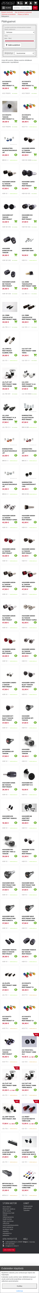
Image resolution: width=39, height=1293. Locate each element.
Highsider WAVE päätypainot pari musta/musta (8, 918)
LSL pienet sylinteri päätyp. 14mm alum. (28, 1119)
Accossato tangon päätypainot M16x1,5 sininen (8, 1053)
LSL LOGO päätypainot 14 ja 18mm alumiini (29, 384)
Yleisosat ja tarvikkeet (8, 14)
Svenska (32, 1242)
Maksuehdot (27, 1208)
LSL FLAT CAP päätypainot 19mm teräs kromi (9, 384)
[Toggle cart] (35, 3)
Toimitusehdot (28, 1206)
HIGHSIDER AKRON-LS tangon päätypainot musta (28, 151)
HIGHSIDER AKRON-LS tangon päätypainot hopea (9, 518)
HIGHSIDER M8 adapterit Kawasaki (27, 818)
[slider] (4, 41)
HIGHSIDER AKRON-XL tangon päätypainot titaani (9, 619)
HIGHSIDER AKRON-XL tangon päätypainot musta (9, 185)
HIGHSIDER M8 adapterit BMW (27, 249)
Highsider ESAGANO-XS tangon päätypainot (27, 752)
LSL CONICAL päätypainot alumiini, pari (7, 351)
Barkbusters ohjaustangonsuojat (9, 150)
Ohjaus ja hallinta (23, 14)
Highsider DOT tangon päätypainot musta (7, 218)
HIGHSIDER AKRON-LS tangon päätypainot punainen (9, 552)
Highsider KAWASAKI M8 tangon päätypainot (7, 251)
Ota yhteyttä (9, 1250)
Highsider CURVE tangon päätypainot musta (28, 185)
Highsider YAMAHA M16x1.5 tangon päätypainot (9, 952)
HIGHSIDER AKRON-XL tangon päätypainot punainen (28, 585)
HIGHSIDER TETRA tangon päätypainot (28, 851)
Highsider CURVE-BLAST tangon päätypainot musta (28, 686)
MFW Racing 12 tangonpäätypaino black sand (9, 1185)
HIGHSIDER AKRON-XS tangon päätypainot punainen (9, 652)
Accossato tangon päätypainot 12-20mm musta (8, 118)
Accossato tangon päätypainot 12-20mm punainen (8, 1020)
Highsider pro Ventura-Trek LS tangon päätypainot (8, 853)
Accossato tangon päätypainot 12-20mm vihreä (28, 1020)
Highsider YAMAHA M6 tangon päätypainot (29, 952)
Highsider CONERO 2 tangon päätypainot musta (9, 686)
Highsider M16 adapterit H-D (27, 784)
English (25, 1242)
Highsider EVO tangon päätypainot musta (27, 218)
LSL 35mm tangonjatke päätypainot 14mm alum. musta (9, 318)
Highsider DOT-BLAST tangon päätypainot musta (8, 719)
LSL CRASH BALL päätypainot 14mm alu (29, 1052)
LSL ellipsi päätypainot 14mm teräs (9, 985)
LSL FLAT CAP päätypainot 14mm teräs (29, 351)
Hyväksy (19, 1286)
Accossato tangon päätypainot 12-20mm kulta (28, 84)
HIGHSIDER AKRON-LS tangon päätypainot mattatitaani (28, 519)
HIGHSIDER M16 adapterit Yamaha (9, 817)
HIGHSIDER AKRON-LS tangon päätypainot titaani (28, 552)
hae (35, 8)
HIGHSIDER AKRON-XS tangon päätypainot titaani (28, 652)
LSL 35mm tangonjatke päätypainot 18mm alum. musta (29, 318)
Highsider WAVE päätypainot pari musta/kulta (28, 885)
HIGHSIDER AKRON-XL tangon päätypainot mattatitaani (9, 585)
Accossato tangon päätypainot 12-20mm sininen (28, 118)
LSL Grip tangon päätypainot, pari (9, 1118)
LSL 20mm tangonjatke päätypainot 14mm (29, 284)
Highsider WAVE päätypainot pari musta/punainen (28, 918)
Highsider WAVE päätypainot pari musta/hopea (8, 885)
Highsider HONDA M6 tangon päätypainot (8, 785)
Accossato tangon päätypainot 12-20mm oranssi (28, 986)
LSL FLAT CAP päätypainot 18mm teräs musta (29, 1085)
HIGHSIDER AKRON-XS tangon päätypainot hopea (29, 618)
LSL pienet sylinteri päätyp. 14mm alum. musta (29, 1152)
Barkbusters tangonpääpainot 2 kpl (29, 484)
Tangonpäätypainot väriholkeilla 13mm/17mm (29, 1185)
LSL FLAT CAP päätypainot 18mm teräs (9, 1085)
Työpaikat (26, 1210)
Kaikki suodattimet (14, 45)
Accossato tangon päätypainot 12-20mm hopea (8, 84)
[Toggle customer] (31, 3)
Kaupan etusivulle (7, 12)
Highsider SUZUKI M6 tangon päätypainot (8, 284)
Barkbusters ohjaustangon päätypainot (28, 417)
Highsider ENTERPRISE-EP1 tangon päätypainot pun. (9, 752)
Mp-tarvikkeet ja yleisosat (23, 12)
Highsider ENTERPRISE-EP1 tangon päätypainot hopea (29, 719)
